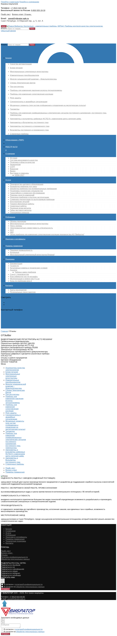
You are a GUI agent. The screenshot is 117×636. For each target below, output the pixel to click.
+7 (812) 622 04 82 (19, 8)
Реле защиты (11, 413)
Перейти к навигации (10, 2)
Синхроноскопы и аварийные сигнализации (13, 417)
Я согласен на (24, 587)
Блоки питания (11, 372)
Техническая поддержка (15, 541)
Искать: (4, 28)
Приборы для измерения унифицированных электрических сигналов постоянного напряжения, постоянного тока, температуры (15, 440)
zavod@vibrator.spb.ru (16, 599)
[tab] (42, 339)
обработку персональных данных (30, 587)
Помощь (9, 305)
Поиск (32, 28)
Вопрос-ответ (18, 14)
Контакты (9, 543)
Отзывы (28, 14)
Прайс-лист (6, 14)
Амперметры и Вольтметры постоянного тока (12, 460)
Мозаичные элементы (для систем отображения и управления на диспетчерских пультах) (15, 425)
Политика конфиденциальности (14, 557)
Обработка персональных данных (15, 559)
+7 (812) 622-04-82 (8, 315)
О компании (10, 531)
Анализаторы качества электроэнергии (15, 369)
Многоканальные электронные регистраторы (12, 376)
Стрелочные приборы (14, 464)
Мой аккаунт (10, 303)
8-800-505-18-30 (38, 10)
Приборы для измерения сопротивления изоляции (12, 408)
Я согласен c (23, 584)
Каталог (8, 529)
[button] (8, 31)
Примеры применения (15, 539)
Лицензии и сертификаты (16, 537)
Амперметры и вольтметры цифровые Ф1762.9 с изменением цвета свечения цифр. (15, 453)
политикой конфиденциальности (29, 584)
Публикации (10, 535)
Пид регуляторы (12, 394)
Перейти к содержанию (29, 2)
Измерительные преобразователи (12, 381)
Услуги (8, 533)
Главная (4, 331)
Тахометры (10, 431)
